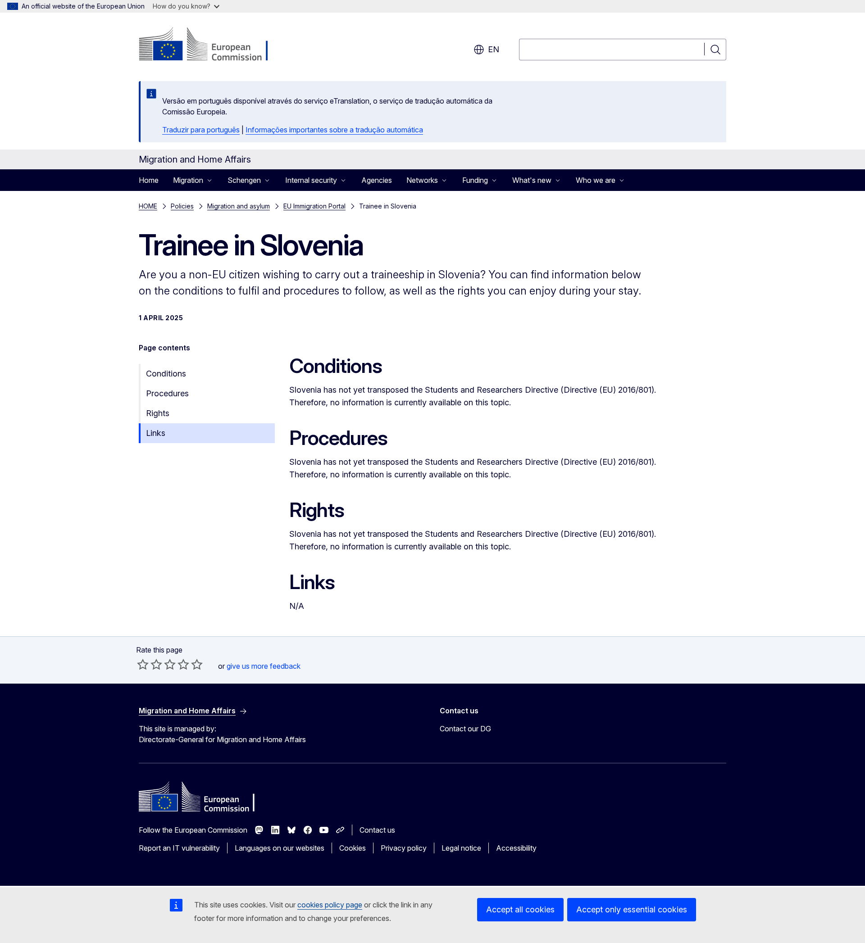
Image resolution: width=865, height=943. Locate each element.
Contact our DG (465, 728)
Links (155, 433)
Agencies (376, 180)
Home (149, 180)
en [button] (493, 49)
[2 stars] (149, 664)
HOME (148, 206)
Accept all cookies (520, 909)
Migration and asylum (238, 206)
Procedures (167, 393)
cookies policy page (329, 904)
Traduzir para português (201, 129)
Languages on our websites (279, 847)
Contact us (377, 829)
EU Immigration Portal (314, 206)
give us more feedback (263, 666)
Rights (157, 413)
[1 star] (143, 664)
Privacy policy (404, 847)
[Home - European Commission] (211, 45)
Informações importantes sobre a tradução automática (334, 129)
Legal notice (461, 847)
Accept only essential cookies (631, 909)
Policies (182, 206)
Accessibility (516, 847)
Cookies (352, 847)
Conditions (166, 373)
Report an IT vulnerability (179, 847)
